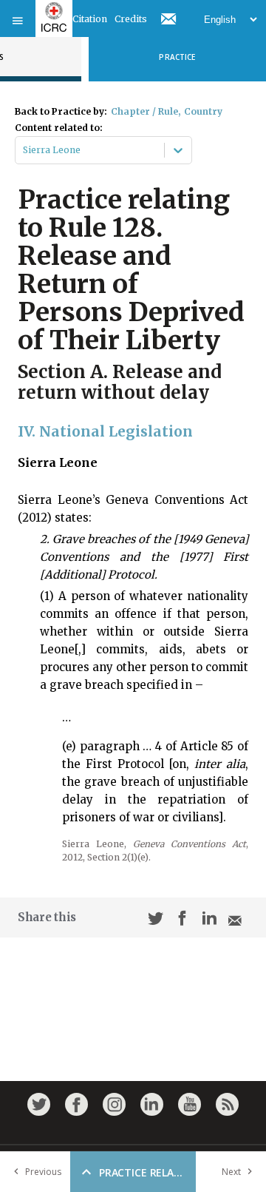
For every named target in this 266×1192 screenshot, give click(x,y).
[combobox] (24, 150)
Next (231, 1171)
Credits (131, 18)
